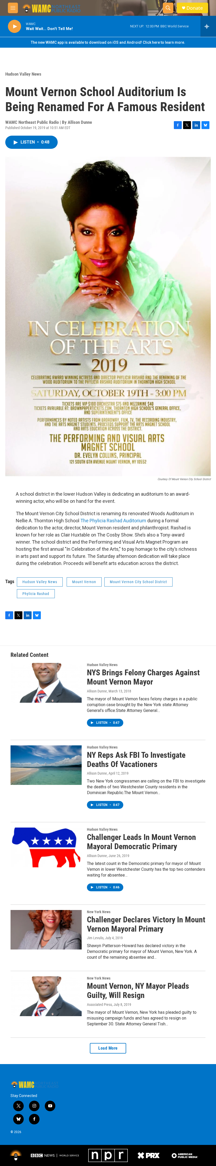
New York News (98, 912)
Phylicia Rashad (35, 594)
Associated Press (99, 1004)
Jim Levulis (95, 938)
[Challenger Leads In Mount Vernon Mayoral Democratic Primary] (46, 847)
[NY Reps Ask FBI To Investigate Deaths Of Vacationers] (46, 765)
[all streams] (208, 26)
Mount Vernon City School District (138, 582)
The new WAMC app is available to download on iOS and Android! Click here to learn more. (108, 42)
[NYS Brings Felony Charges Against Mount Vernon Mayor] (46, 682)
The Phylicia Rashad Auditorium (113, 520)
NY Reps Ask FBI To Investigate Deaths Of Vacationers (136, 759)
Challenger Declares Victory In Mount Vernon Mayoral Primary (146, 924)
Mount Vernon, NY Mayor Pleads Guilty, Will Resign (138, 990)
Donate (194, 8)
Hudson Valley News (23, 74)
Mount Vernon (84, 582)
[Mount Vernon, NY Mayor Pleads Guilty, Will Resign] (46, 996)
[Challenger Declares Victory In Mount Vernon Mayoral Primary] (46, 929)
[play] (14, 26)
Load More (108, 1048)
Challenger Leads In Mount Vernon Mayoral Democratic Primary (141, 842)
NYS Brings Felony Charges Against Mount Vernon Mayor (143, 677)
